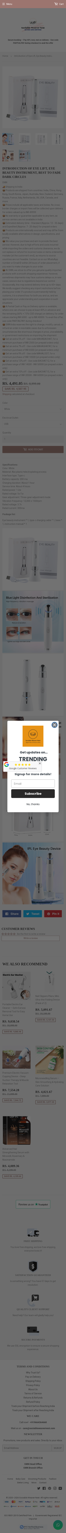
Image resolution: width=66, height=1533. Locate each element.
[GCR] (6, 764)
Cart (61, 4)
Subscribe (33, 793)
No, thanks (33, 804)
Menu (9, 4)
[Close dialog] (54, 725)
